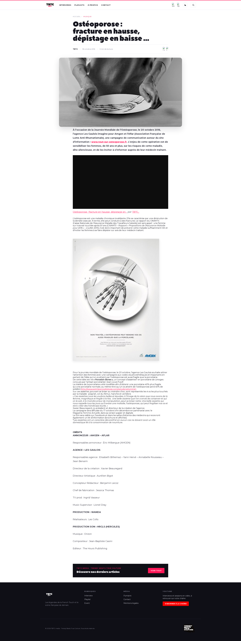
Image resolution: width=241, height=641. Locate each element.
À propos (93, 5)
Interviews (65, 5)
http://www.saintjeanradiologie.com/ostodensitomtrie (108, 389)
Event (87, 603)
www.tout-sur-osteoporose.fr (109, 142)
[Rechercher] (193, 5)
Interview (88, 595)
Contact (106, 5)
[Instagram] (173, 5)
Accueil (77, 16)
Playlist (87, 599)
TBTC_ (135, 212)
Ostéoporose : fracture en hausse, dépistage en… (100, 212)
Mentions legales (131, 603)
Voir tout (156, 571)
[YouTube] (178, 5)
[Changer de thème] (185, 5)
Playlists (79, 5)
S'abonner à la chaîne (176, 604)
